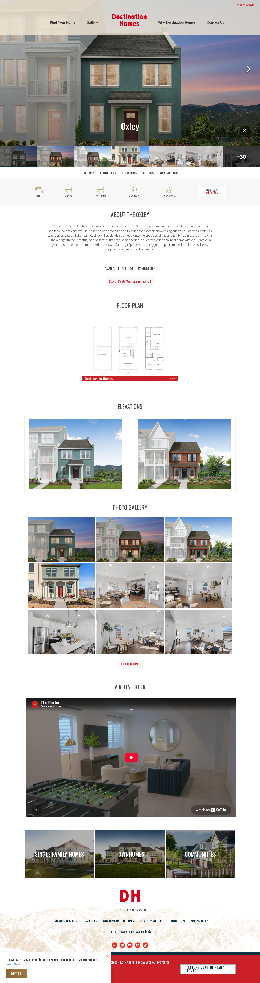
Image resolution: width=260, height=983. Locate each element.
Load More (130, 664)
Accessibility (143, 931)
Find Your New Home (65, 921)
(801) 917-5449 (244, 5)
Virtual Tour (169, 173)
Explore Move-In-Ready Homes (205, 969)
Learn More (13, 964)
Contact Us (177, 921)
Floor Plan (108, 173)
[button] (63, 22)
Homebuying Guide (152, 921)
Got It (16, 973)
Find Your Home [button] (62, 22)
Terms (112, 931)
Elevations (129, 173)
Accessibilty (199, 921)
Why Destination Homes (118, 921)
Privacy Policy (126, 931)
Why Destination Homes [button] (176, 22)
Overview (88, 173)
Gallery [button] (92, 22)
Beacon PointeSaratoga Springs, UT (130, 281)
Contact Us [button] (215, 22)
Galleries (91, 921)
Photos (148, 173)
